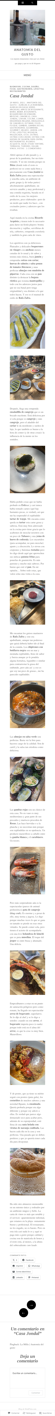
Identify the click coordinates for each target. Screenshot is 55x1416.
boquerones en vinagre (23, 114)
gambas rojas (36, 125)
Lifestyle (39, 89)
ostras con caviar (20, 137)
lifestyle (22, 132)
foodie (14, 125)
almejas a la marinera (31, 105)
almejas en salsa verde (22, 107)
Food (13, 89)
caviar (22, 119)
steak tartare (35, 144)
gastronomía (17, 128)
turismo (25, 146)
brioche (14, 116)
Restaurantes (18, 91)
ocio (26, 135)
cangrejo (25, 116)
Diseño (35, 87)
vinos (13, 148)
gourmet (15, 130)
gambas (23, 125)
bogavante (30, 112)
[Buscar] (32, 3)
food (38, 123)
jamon (33, 130)
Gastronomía (24, 89)
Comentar (36, 1393)
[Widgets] (23, 3)
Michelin (32, 132)
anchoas (14, 109)
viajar (35, 146)
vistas (20, 148)
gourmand (32, 128)
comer (40, 119)
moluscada (16, 135)
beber (20, 112)
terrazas (15, 146)
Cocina (26, 87)
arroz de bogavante (32, 109)
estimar (29, 123)
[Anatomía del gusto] (27, 28)
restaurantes (17, 141)
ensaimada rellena (20, 121)
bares (13, 112)
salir (24, 144)
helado (25, 130)
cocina (31, 119)
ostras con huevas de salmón (27, 138)
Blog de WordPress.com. (27, 1409)
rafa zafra (36, 139)
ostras (34, 135)
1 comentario (34, 148)
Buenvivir (15, 87)
